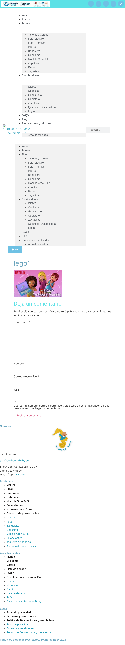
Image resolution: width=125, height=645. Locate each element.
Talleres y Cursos (38, 34)
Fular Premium (36, 42)
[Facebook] (91, 4)
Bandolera (34, 51)
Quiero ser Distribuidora (42, 107)
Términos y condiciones (21, 616)
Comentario (22, 322)
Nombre (20, 363)
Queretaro (34, 99)
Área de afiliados (38, 135)
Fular (10, 489)
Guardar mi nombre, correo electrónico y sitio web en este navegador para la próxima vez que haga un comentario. (61, 407)
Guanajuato (35, 95)
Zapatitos (33, 63)
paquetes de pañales (19, 509)
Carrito (11, 564)
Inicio (25, 146)
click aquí (19, 474)
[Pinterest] (113, 4)
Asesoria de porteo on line (23, 513)
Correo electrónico (26, 376)
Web (16, 389)
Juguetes (33, 195)
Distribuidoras (30, 75)
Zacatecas (34, 103)
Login (31, 111)
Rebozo (32, 67)
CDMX (32, 86)
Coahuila (33, 91)
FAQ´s (25, 232)
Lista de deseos (16, 569)
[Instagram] (106, 4)
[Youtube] (98, 4)
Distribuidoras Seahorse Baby (25, 577)
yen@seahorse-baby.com (15, 460)
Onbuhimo (34, 55)
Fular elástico (36, 38)
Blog (24, 236)
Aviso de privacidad (19, 612)
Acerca (26, 150)
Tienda (26, 23)
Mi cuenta (12, 560)
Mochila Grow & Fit (39, 59)
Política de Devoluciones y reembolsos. (31, 620)
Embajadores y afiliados (36, 123)
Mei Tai (32, 46)
